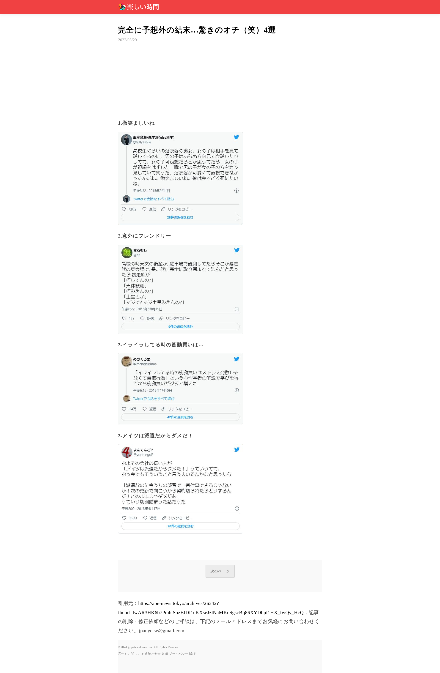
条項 (165, 654)
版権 (192, 654)
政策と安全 (153, 654)
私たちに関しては (131, 654)
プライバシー (178, 654)
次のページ (220, 571)
